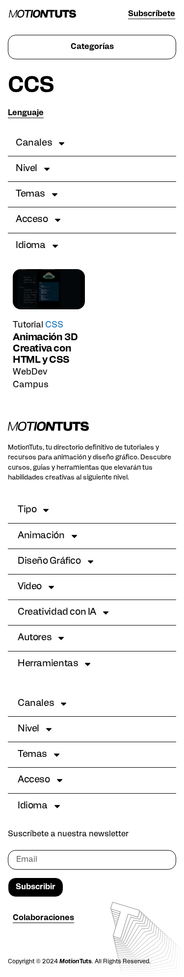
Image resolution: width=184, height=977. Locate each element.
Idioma (31, 246)
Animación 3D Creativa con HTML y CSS (45, 349)
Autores (35, 638)
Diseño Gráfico (49, 561)
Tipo (27, 510)
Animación (41, 536)
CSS (54, 325)
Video (30, 587)
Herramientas (48, 664)
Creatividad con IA (57, 612)
